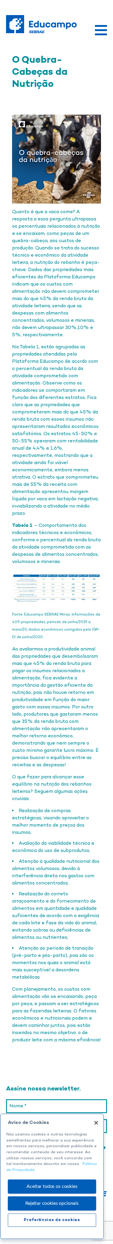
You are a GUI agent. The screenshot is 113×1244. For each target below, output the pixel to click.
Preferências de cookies (52, 1220)
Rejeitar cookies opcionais (52, 1203)
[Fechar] (96, 1122)
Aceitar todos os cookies (52, 1186)
